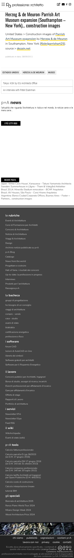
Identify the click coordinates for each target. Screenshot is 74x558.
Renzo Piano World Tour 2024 (20, 505)
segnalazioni (47, 538)
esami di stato (12, 323)
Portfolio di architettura (16, 403)
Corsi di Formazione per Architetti (21, 225)
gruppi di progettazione (16, 300)
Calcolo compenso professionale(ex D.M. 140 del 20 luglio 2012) (21, 469)
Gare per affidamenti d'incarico (20, 390)
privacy (45, 542)
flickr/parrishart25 (52, 44)
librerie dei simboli (14, 355)
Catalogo (9, 256)
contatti (67, 542)
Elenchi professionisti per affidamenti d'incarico (28, 386)
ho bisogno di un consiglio (18, 305)
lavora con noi (30, 542)
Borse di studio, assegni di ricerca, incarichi (26, 381)
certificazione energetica (17, 332)
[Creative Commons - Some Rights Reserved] (64, 548)
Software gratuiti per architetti (19, 360)
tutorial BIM (11, 490)
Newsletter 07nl (13, 414)
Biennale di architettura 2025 (19, 501)
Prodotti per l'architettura (17, 283)
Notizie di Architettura (16, 234)
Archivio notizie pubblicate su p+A (22, 247)
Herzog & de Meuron (53, 39)
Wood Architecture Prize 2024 (20, 514)
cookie (56, 542)
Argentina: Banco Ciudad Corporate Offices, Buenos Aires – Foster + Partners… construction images (35, 197)
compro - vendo (13, 314)
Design (8, 243)
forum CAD (10, 346)
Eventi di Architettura (15, 220)
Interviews (10, 279)
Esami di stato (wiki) (15, 437)
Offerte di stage (12, 394)
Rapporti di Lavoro (14, 399)
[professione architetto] (26, 5)
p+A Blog (10, 252)
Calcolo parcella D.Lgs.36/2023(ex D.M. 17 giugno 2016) (20, 455)
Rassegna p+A (12, 288)
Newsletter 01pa (13, 418)
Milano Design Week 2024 (18, 510)
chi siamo (18, 538)
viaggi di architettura (15, 309)
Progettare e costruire (15, 265)
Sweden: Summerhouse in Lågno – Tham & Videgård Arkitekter (33, 186)
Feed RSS (10, 423)
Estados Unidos (11, 72)
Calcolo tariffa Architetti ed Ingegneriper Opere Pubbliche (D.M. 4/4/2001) (23, 476)
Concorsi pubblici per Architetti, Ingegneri (25, 376)
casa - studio (11, 318)
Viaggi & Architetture (15, 238)
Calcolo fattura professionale (19, 449)
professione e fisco (14, 336)
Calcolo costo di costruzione (19, 481)
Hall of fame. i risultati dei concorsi (22, 270)
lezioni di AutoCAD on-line (18, 351)
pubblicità (31, 538)
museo (51, 72)
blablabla (10, 327)
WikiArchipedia (12, 433)
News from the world (15, 261)
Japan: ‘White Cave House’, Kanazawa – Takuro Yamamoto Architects (36, 183)
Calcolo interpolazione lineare (19, 486)
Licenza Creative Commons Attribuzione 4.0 (56, 550)
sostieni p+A (64, 538)
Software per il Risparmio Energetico (22, 364)
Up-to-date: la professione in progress (23, 274)
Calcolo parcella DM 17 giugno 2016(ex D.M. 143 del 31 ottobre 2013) (23, 462)
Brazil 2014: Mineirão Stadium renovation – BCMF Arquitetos (32, 189)
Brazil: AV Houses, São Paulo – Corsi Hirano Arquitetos (29, 192)
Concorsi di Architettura (16, 229)
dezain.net (23, 48)
